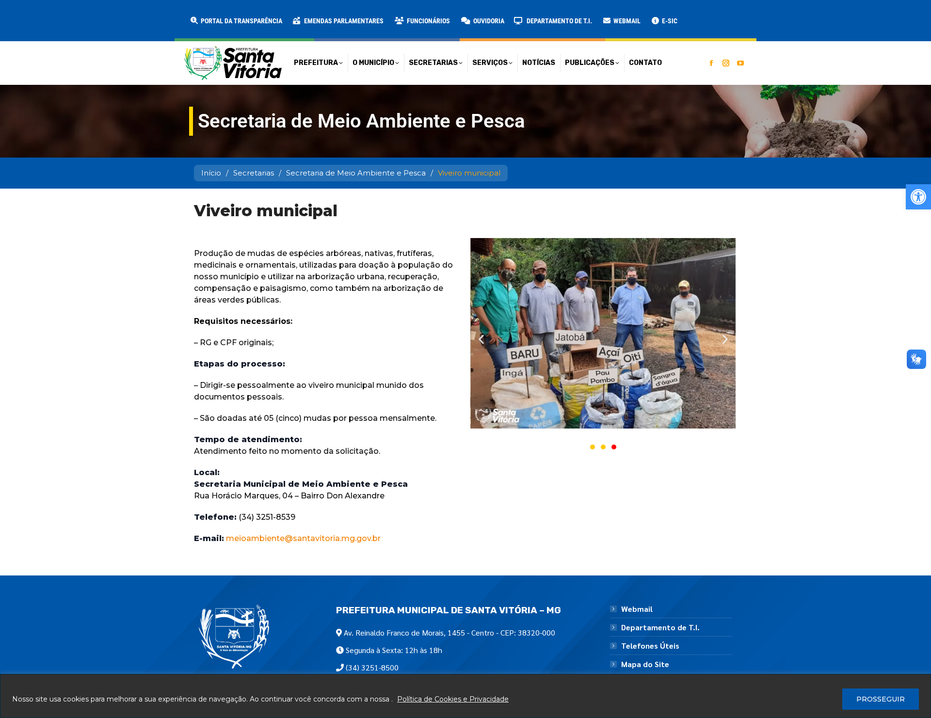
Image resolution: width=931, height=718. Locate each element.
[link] (918, 196)
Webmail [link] (637, 609)
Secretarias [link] (253, 172)
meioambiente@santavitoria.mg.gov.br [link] (302, 538)
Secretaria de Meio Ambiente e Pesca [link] (356, 172)
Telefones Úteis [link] (650, 645)
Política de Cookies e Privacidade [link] (453, 699)
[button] (156, 14)
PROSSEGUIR (880, 699)
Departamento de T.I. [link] (660, 627)
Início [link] (211, 172)
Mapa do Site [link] (645, 664)
